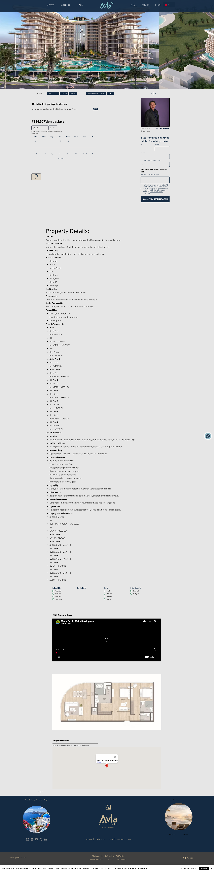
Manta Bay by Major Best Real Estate (96, 93)
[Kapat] (211, 868)
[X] (41, 839)
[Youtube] (36, 839)
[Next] (155, 93)
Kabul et (204, 868)
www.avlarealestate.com (108, 827)
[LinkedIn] (45, 839)
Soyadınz (157, 145)
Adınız (142, 144)
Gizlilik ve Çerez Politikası (138, 868)
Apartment (64, 93)
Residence (73, 93)
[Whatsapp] (208, 436)
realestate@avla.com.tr (96, 859)
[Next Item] (210, 44)
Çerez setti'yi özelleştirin (187, 868)
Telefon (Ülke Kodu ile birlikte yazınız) (151, 160)
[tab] (101, 226)
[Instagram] (27, 839)
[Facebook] (32, 839)
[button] (133, 5)
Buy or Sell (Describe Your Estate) (150, 175)
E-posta (143, 152)
